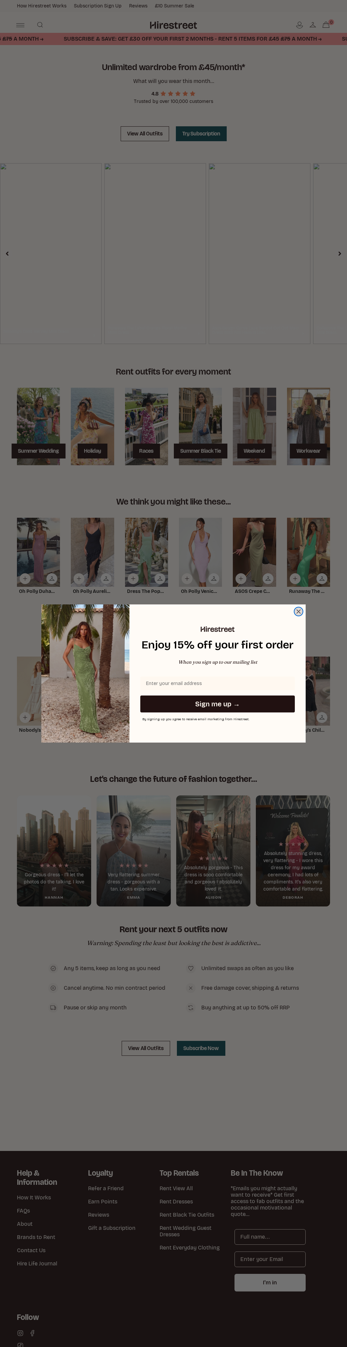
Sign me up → (217, 704)
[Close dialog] (298, 611)
